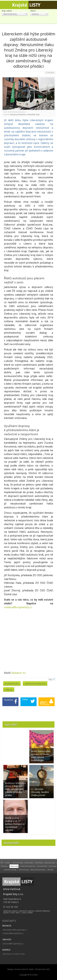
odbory (8, 689)
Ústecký (4, 866)
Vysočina (53, 866)
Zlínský (50, 869)
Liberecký (14, 866)
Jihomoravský (10, 869)
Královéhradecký (28, 866)
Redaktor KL (18, 673)
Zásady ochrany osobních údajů (20, 969)
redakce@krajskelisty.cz (18, 607)
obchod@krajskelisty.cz (12, 943)
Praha (7, 862)
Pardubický (42, 866)
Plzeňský (39, 862)
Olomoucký (23, 869)
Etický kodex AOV (42, 969)
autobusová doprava (35, 683)
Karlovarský (50, 862)
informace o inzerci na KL (13, 954)
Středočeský (18, 862)
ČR (2, 862)
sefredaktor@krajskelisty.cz (14, 929)
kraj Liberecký (12, 683)
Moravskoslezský (38, 869)
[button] (15, 14)
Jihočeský (29, 862)
